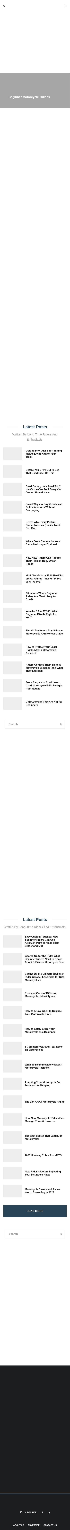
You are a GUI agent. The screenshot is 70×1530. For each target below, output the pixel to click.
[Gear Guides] (17, 886)
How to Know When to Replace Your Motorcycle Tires (43, 1012)
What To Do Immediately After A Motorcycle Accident (43, 1066)
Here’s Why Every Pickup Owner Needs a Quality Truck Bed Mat (43, 525)
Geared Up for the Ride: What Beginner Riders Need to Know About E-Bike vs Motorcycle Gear (44, 959)
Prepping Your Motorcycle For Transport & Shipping (43, 1084)
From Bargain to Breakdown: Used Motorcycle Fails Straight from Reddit (44, 685)
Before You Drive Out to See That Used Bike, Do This (42, 471)
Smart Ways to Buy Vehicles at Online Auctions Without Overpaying (44, 507)
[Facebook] (42, 1512)
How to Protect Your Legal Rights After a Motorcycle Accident (41, 649)
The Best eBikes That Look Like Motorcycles (43, 1137)
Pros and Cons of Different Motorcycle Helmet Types (41, 995)
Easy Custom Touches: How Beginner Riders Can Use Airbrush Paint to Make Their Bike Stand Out (42, 941)
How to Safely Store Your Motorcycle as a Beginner (40, 1030)
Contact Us (50, 1525)
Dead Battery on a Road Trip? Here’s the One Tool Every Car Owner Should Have (43, 489)
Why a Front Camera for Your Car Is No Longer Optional (43, 543)
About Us (18, 1525)
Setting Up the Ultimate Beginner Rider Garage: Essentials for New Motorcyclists (44, 976)
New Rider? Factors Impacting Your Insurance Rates (43, 1173)
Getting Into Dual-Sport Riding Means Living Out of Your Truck (44, 453)
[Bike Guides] (52, 886)
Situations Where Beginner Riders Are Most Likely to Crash (42, 596)
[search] (62, 262)
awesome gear (10, 273)
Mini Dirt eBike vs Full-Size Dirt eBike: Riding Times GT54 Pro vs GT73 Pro (44, 578)
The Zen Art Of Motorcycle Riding (45, 1101)
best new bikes (52, 273)
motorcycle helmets (31, 273)
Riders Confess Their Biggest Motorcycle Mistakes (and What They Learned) (44, 667)
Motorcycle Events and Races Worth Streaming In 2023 (42, 1191)
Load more (35, 1211)
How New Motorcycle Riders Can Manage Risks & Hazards (44, 1120)
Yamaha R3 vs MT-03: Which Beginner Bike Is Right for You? (42, 614)
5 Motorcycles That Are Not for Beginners (44, 703)
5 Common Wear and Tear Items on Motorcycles (44, 1048)
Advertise (34, 1525)
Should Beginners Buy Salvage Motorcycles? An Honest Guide (44, 632)
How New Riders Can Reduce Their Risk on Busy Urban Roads (43, 560)
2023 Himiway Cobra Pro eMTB (43, 1155)
